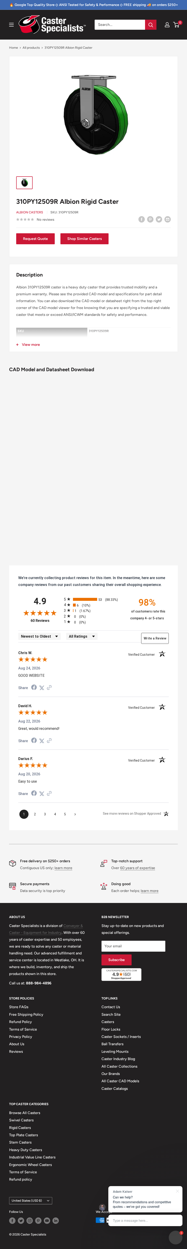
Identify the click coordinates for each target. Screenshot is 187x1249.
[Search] (150, 25)
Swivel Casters (21, 1120)
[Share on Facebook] (141, 219)
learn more (63, 868)
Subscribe (116, 960)
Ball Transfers (112, 1044)
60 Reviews (46, 620)
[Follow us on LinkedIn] (55, 1220)
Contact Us (110, 1007)
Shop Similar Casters (84, 238)
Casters (107, 1022)
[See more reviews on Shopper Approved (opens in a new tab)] (49, 688)
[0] (176, 24)
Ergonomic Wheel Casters (30, 1165)
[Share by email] (167, 219)
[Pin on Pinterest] (150, 219)
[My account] (167, 24)
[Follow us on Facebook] (12, 1220)
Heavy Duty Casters (25, 1150)
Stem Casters (20, 1142)
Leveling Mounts (114, 1051)
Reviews (16, 1051)
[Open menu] (11, 25)
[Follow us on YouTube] (47, 1220)
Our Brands (110, 1074)
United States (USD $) (27, 1200)
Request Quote (35, 238)
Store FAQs (18, 1007)
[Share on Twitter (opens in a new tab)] (41, 688)
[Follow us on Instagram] (29, 1220)
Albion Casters (29, 212)
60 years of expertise (137, 868)
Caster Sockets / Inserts (121, 1036)
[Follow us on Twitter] (21, 1220)
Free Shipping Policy (26, 1014)
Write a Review (155, 638)
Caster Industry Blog (118, 1059)
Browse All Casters (24, 1113)
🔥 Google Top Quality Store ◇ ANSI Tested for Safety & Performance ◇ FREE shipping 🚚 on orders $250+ (93, 5)
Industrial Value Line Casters (32, 1157)
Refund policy (20, 1179)
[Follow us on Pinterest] (38, 1220)
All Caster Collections (119, 1066)
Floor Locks (110, 1029)
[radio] (93, 599)
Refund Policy (20, 1022)
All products (31, 48)
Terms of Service (23, 1029)
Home (13, 48)
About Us (16, 1044)
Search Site (111, 1014)
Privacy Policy (20, 1036)
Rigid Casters (20, 1127)
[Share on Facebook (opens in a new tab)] (34, 688)
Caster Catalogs (114, 1088)
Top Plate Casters (23, 1135)
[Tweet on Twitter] (159, 219)
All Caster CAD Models (120, 1081)
